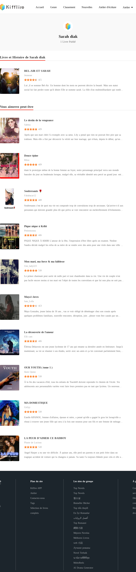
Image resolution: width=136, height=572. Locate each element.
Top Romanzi (79, 523)
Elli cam (28, 336)
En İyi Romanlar (81, 513)
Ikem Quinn (30, 372)
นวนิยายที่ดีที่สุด (81, 558)
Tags (32, 503)
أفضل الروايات (80, 518)
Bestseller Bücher (81, 503)
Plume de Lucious (32, 442)
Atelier (33, 493)
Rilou (26, 160)
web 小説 (78, 543)
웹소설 (76, 498)
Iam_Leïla (29, 301)
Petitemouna (30, 230)
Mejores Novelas (81, 533)
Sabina (27, 125)
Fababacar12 (30, 195)
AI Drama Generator (83, 568)
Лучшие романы (81, 548)
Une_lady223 (30, 266)
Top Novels (78, 488)
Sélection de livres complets (39, 510)
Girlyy (27, 407)
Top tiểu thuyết (80, 508)
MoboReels (78, 563)
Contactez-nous (37, 498)
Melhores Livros (81, 538)
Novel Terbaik (80, 553)
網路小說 (78, 528)
